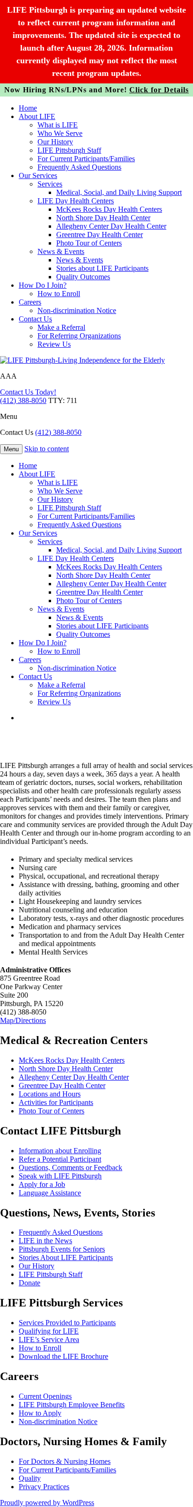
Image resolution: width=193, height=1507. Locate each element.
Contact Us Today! (28, 392)
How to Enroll (58, 294)
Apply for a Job (42, 1184)
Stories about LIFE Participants (102, 268)
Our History (55, 142)
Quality (30, 1478)
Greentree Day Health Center (99, 235)
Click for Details (159, 90)
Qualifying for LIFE (49, 1331)
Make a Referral (61, 327)
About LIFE (37, 116)
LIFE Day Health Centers (75, 201)
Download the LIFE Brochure (63, 1356)
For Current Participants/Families (86, 159)
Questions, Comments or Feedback (70, 1167)
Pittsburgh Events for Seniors (62, 1249)
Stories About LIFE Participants (66, 1257)
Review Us (54, 344)
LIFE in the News (45, 1241)
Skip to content (46, 449)
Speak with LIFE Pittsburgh (60, 1176)
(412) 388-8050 (23, 400)
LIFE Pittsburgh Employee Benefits (72, 1405)
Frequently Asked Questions (79, 167)
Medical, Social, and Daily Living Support (119, 192)
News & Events (60, 251)
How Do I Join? (43, 285)
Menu (8, 416)
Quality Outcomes (83, 277)
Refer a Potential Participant (60, 1159)
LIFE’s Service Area (49, 1339)
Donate (29, 1283)
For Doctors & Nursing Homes (65, 1461)
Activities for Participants (56, 1102)
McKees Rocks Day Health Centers (109, 209)
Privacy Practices (44, 1487)
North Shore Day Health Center (103, 218)
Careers (30, 302)
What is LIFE (57, 125)
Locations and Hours (50, 1094)
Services (49, 184)
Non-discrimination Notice (76, 310)
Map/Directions (23, 1020)
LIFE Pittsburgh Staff (69, 150)
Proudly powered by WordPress (47, 1503)
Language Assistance (50, 1193)
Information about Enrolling (60, 1151)
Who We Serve (59, 133)
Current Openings (45, 1396)
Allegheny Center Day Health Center (111, 226)
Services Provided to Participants (67, 1323)
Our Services (38, 175)
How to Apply (40, 1413)
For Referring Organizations (79, 336)
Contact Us (35, 319)
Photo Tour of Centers (89, 243)
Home (28, 108)
